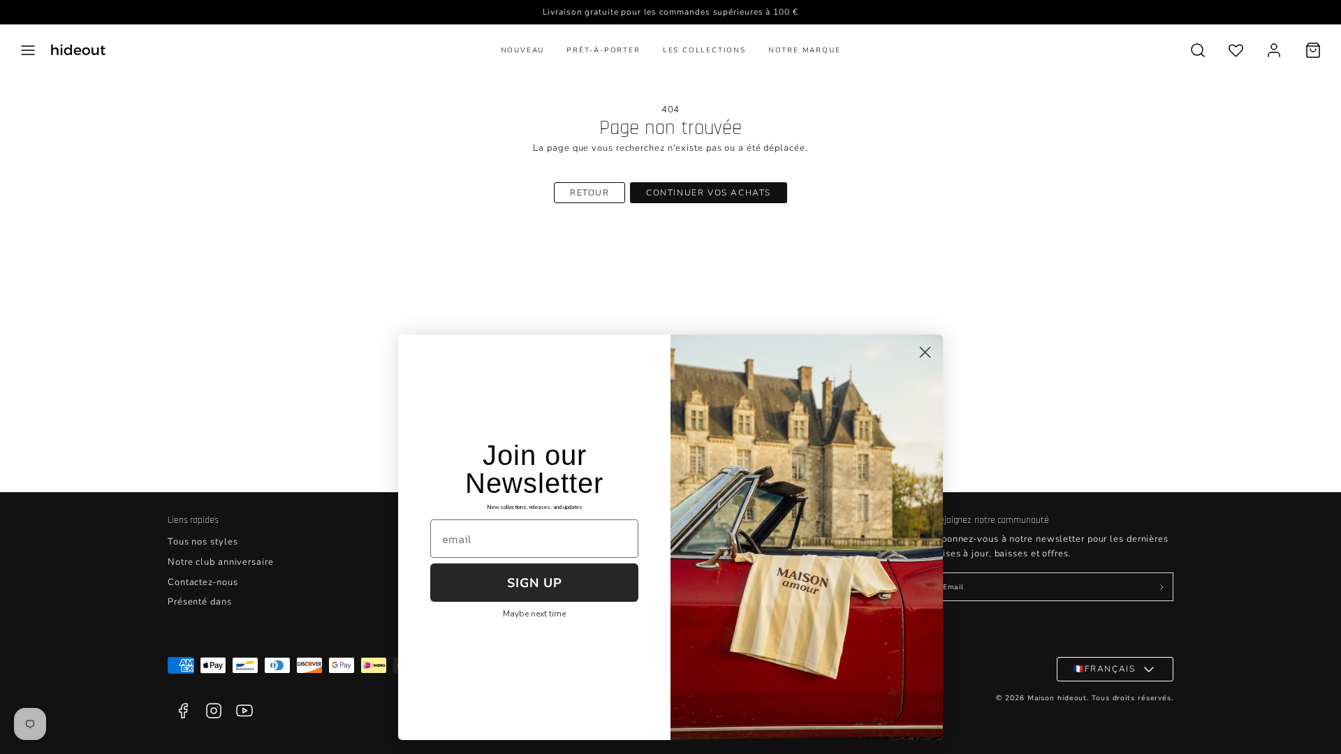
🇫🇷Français (1104, 668)
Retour (590, 192)
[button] (28, 50)
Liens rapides (193, 520)
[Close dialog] (925, 352)
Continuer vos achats (708, 192)
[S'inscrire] (1161, 587)
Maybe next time (534, 613)
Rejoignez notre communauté (991, 520)
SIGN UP (534, 583)
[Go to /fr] (78, 50)
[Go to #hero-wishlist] (1236, 50)
